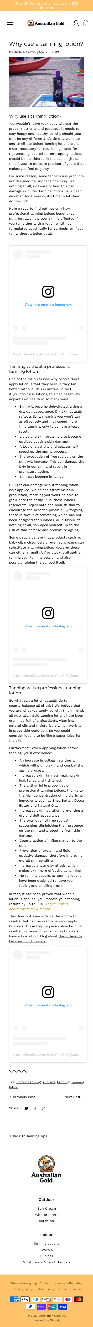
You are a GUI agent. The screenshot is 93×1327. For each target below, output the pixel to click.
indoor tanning (28, 1082)
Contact (45, 1283)
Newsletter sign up (24, 1283)
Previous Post (24, 1097)
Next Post (72, 1097)
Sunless (46, 1256)
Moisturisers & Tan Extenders (47, 1262)
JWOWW (46, 1250)
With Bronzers (46, 1215)
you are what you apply (28, 710)
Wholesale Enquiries (68, 1283)
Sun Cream (46, 1208)
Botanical (46, 1221)
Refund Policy (45, 1289)
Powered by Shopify (47, 1320)
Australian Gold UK (52, 1315)
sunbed (49, 1082)
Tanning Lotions (46, 1243)
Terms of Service (69, 1289)
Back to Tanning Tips (30, 1136)
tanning (63, 1082)
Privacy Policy (23, 1289)
